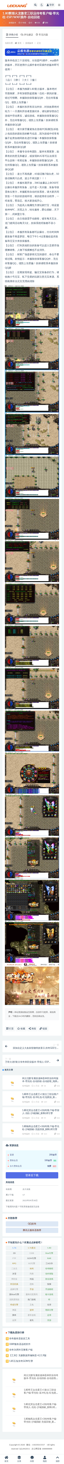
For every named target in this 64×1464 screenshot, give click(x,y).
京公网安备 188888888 (42, 1449)
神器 (14, 1310)
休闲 (32, 1269)
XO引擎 (31, 1263)
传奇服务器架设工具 (19, 1338)
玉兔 (32, 1305)
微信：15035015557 (35, 1445)
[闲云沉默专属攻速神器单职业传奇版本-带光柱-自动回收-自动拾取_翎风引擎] (12, 1083)
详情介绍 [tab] (13, 35)
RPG (14, 1263)
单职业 (14, 1279)
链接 (44, 1029)
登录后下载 (32, 1175)
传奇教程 (49, 1269)
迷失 (32, 1320)
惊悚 (49, 1284)
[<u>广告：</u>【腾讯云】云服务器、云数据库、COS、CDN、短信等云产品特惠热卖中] (32, 52)
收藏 (22, 1029)
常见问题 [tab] (43, 35)
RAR (49, 1258)
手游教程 (49, 1289)
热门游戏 (32, 1300)
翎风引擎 (49, 1310)
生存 (49, 1305)
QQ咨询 (32, 1224)
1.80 (49, 1248)
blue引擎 (49, 1253)
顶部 (58, 1461)
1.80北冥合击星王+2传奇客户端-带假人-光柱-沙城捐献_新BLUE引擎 (40, 1407)
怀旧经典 (14, 1284)
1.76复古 (32, 1248)
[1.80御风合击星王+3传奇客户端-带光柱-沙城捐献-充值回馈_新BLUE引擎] (12, 1131)
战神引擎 (14, 1289)
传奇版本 (26, 1086)
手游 (32, 1289)
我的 (45, 1461)
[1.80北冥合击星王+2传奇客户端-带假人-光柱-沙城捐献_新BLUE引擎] (12, 1115)
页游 (49, 1320)
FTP (14, 1258)
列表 (32, 1274)
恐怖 (32, 1284)
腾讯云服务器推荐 (32, 1230)
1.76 (14, 1248)
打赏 (11, 1029)
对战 (32, 1279)
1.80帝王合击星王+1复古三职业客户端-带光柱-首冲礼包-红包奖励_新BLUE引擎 (40, 1097)
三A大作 (49, 1263)
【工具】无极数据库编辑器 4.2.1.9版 (27, 1355)
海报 (33, 1029)
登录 (51, 5)
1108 (31, 1253)
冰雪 (14, 1274)
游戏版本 (12, 23)
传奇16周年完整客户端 (20, 1350)
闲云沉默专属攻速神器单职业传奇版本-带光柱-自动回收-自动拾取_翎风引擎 (40, 1081)
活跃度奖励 (14, 1300)
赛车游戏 (32, 1315)
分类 (19, 1461)
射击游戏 (49, 1279)
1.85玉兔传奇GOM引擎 (21, 1361)
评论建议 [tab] (28, 35)
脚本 (14, 1315)
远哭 (14, 1320)
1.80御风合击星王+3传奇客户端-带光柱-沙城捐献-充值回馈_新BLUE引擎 (40, 1422)
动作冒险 (49, 1274)
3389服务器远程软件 (20, 1344)
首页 (19, 43)
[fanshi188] (4, 23)
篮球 (32, 1310)
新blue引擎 (14, 1294)
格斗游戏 (49, 1294)
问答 (32, 1461)
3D (14, 1253)
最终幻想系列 (32, 1294)
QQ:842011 (24, 1449)
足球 (49, 1315)
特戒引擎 (14, 1305)
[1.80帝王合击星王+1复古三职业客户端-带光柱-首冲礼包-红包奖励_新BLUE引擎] (12, 1099)
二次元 (14, 1269)
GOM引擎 (31, 1258)
